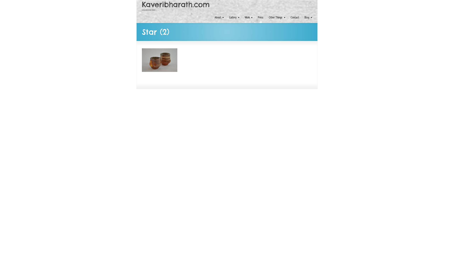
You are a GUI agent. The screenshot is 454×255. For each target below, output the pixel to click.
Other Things (275, 17)
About (218, 17)
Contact (295, 17)
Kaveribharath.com (176, 4)
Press (260, 17)
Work (247, 17)
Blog (306, 17)
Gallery (232, 17)
